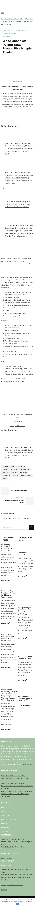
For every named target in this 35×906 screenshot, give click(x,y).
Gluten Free (7, 29)
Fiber (12, 466)
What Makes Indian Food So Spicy (12, 847)
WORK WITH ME (6, 815)
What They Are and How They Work (13, 839)
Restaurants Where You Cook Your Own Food (16, 875)
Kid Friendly (7, 30)
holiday (5, 469)
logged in (13, 518)
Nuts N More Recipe (24, 31)
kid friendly (14, 469)
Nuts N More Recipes (9, 33)
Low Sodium (12, 31)
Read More (5, 580)
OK (17, 903)
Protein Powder (26, 475)
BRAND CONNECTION (8, 819)
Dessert (5, 466)
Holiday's (24, 29)
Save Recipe (5, 282)
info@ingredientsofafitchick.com (12, 885)
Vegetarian (6, 36)
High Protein (16, 29)
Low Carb (24, 30)
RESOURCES (5, 827)
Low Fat (5, 31)
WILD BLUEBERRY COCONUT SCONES (15, 778)
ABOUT (3, 811)
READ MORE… (28, 764)
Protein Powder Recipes (10, 34)
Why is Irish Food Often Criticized (12, 783)
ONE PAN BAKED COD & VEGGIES (13, 776)
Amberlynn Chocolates (17, 426)
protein (15, 475)
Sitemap (4, 890)
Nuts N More (17, 421)
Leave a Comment (17, 81)
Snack (5, 478)
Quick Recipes (23, 34)
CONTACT (4, 831)
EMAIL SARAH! (6, 858)
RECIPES (4, 823)
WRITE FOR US (6, 835)
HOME (3, 807)
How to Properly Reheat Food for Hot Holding (16, 791)
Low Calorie (16, 30)
